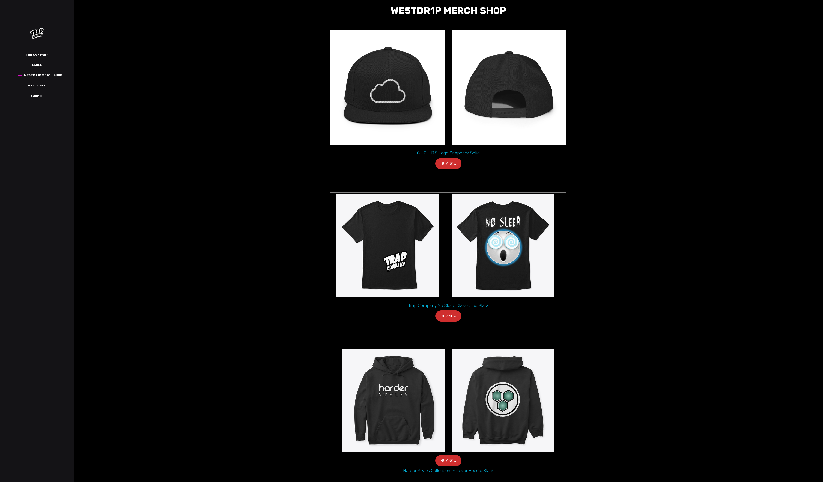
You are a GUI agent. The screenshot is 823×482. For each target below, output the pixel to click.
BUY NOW (448, 163)
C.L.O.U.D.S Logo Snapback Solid (448, 153)
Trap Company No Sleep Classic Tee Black (448, 305)
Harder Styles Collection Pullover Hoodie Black (448, 470)
